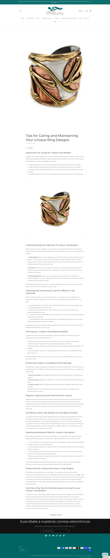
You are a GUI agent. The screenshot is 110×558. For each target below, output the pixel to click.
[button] (20, 11)
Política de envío (87, 555)
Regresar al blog (56, 515)
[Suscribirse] (67, 531)
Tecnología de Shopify (45, 555)
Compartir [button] (30, 148)
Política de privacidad (67, 555)
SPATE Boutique (37, 555)
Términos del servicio (78, 555)
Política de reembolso (56, 555)
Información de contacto (86, 557)
